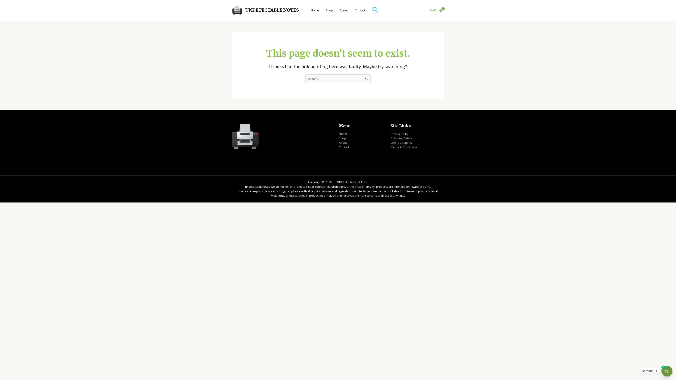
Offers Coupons (401, 143)
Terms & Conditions (404, 147)
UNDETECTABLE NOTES (272, 10)
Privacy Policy (399, 134)
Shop (329, 10)
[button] (375, 10)
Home (315, 10)
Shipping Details (401, 138)
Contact (360, 10)
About (344, 10)
